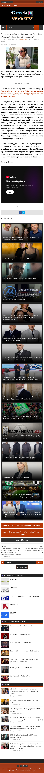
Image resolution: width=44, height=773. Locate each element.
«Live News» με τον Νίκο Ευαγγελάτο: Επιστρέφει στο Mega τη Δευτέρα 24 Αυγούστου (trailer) (22, 359)
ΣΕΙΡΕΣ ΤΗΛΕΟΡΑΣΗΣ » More (15, 621)
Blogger (33, 770)
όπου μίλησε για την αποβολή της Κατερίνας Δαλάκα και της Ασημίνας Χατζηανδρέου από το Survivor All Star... (22, 94)
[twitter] (39, 2)
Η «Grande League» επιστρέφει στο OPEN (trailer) (18, 259)
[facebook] (37, 2)
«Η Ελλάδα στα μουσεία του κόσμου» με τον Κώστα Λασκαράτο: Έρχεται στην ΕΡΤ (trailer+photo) (20, 398)
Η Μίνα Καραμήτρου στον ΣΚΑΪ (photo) (16, 477)
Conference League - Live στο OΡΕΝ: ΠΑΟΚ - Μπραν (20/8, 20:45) (21, 437)
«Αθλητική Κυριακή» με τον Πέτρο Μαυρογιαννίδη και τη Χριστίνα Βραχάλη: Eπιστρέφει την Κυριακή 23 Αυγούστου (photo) (22, 514)
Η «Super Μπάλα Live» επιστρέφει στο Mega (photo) (19, 458)
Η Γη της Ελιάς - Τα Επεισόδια (20, 642)
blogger (39, 562)
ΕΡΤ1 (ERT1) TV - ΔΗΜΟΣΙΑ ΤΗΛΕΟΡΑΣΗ (24, 596)
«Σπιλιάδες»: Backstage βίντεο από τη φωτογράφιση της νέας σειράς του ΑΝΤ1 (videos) (21, 238)
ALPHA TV (14, 604)
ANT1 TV (13, 588)
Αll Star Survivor (35, 39)
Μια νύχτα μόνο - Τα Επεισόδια (21, 668)
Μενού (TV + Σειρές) (10, 5)
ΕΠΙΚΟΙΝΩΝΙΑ (21, 769)
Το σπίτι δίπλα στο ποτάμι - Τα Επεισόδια (24, 651)
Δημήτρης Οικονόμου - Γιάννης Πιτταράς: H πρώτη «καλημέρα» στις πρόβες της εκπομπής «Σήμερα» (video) (21, 378)
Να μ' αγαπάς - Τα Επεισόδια (20, 676)
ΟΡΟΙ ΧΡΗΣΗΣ (11, 769)
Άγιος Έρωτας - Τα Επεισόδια (20, 634)
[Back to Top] (26, 766)
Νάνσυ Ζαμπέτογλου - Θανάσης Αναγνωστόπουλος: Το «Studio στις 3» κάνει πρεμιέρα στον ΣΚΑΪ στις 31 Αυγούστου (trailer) (21, 317)
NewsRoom (23, 39)
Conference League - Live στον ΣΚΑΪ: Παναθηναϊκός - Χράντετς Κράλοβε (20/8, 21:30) (20, 417)
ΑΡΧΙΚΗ (4, 769)
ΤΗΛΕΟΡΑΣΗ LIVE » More (13, 575)
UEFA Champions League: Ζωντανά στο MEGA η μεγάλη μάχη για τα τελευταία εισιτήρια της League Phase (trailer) (22, 496)
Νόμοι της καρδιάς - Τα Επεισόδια (21, 626)
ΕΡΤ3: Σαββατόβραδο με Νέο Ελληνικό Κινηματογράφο (21, 278)
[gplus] (42, 2)
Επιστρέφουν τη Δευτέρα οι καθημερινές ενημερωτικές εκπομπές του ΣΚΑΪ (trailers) (21, 339)
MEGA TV (13, 579)
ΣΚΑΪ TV (13, 613)
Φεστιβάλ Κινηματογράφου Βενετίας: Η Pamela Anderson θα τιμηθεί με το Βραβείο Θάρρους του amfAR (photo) (26, 746)
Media (3, 42)
